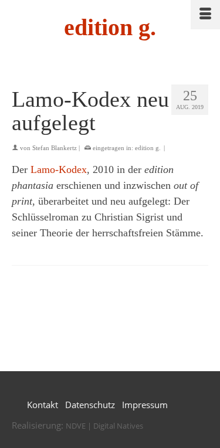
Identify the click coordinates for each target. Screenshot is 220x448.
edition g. (110, 27)
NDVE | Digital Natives (104, 425)
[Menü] (205, 14)
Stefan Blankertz (54, 147)
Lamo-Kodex (59, 169)
